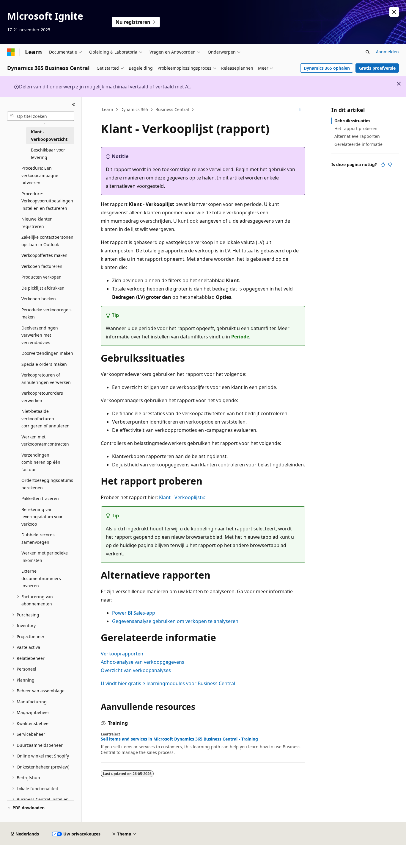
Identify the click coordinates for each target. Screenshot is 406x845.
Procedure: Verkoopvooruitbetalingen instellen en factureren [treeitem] (47, 201)
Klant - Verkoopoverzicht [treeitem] (49, 135)
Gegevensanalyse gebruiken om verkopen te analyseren (175, 621)
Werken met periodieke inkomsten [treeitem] (44, 556)
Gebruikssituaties (352, 121)
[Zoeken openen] (368, 52)
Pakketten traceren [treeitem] (40, 498)
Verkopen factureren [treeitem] (41, 266)
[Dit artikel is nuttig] (382, 164)
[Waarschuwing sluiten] (394, 12)
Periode (240, 336)
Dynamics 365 (134, 109)
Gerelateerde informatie (358, 144)
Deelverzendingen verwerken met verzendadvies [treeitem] (39, 335)
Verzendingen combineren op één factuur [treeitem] (40, 462)
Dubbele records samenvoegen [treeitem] (38, 538)
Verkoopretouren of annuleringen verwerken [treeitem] (46, 378)
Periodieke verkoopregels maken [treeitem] (46, 313)
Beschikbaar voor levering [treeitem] (48, 153)
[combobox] (40, 116)
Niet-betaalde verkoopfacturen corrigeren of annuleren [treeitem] (45, 418)
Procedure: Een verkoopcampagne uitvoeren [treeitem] (39, 175)
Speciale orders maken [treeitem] (44, 364)
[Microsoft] (11, 52)
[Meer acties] (300, 110)
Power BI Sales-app (133, 613)
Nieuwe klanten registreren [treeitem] (37, 222)
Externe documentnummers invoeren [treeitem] (41, 578)
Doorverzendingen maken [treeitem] (47, 353)
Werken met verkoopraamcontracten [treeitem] (45, 440)
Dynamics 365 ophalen (327, 68)
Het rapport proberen (355, 128)
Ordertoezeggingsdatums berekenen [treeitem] (47, 484)
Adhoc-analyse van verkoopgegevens (142, 662)
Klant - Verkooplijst (180, 497)
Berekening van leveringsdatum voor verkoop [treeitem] (42, 517)
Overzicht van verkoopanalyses (136, 670)
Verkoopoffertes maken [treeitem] (44, 255)
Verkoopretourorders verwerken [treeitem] (42, 396)
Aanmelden (387, 51)
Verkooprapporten (122, 653)
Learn (107, 109)
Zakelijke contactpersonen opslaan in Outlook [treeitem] (47, 240)
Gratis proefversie (377, 68)
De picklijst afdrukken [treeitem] (42, 288)
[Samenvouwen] (74, 104)
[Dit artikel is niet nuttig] (390, 164)
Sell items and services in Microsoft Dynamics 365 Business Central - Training (179, 739)
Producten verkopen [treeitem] (41, 277)
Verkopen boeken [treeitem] (38, 299)
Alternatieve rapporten (357, 136)
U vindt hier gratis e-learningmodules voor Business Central (168, 683)
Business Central (172, 109)
